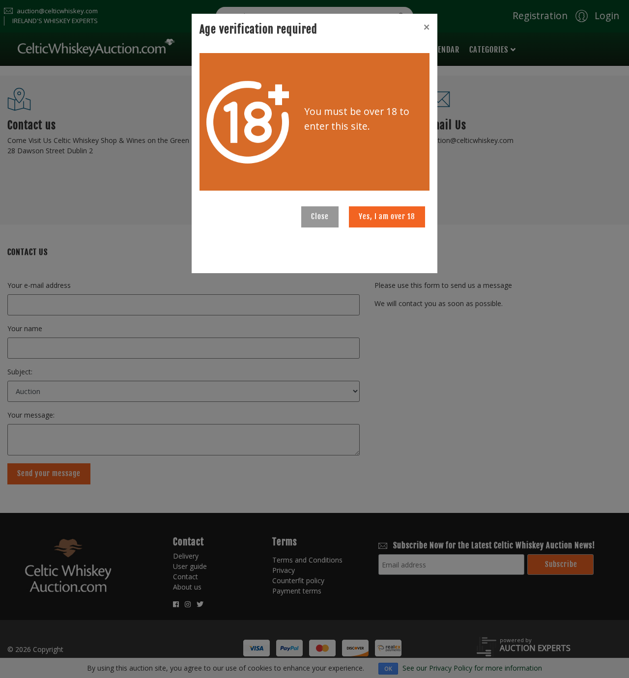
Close (320, 216)
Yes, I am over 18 (387, 216)
